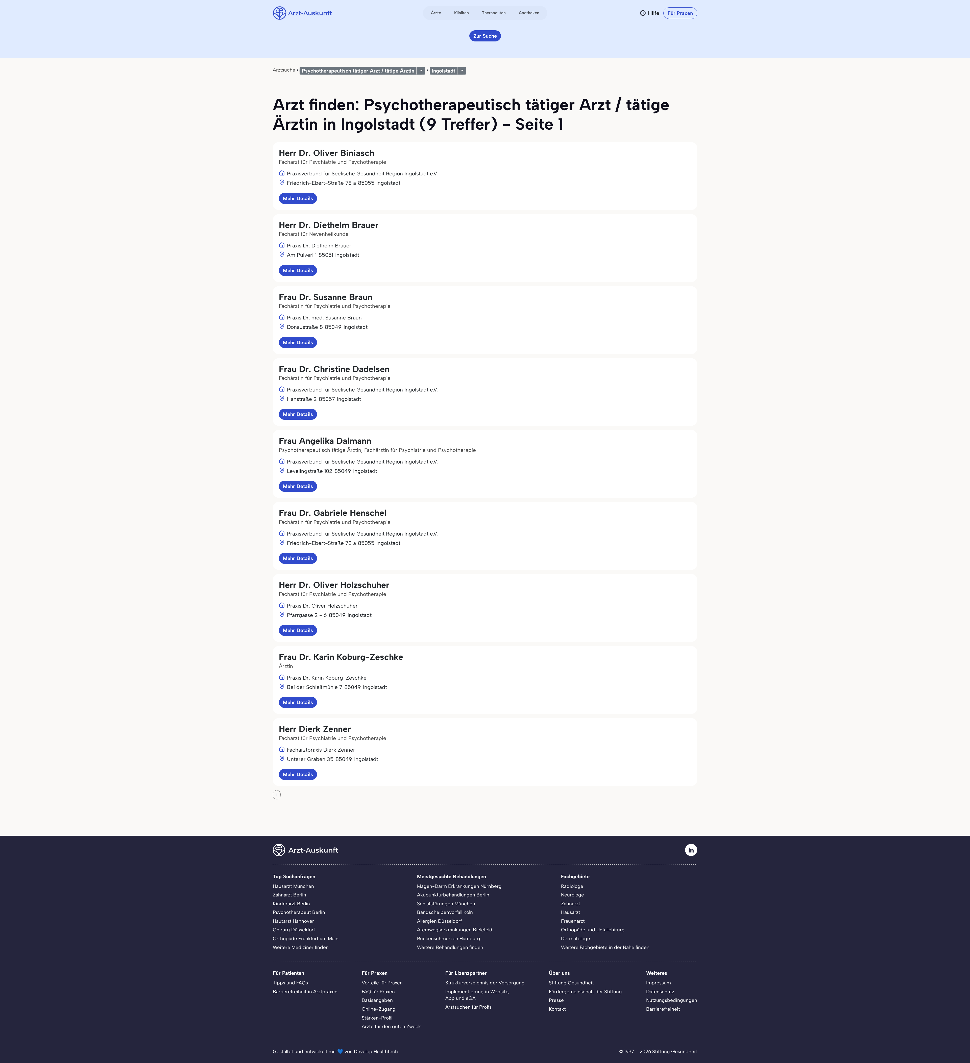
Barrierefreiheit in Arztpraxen (305, 992)
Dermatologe (575, 938)
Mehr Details (298, 198)
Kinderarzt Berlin (291, 904)
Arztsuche (284, 70)
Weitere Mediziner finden (301, 947)
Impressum (658, 983)
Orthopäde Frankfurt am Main (305, 938)
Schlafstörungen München (446, 904)
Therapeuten (494, 12)
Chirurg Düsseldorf (294, 930)
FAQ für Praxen (378, 992)
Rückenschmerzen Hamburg (448, 938)
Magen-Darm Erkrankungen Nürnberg (459, 886)
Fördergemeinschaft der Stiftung (585, 992)
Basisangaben (377, 1000)
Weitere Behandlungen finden (450, 947)
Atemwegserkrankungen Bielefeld (454, 930)
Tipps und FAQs (290, 983)
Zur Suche (485, 36)
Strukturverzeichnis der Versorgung (485, 983)
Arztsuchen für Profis (468, 1007)
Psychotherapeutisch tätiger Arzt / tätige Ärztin (358, 71)
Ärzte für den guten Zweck (391, 1026)
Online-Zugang (379, 1009)
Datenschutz (660, 992)
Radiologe (572, 886)
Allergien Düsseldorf (439, 921)
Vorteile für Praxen (382, 983)
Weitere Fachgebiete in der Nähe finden (605, 947)
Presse (556, 1000)
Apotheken (529, 12)
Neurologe (572, 895)
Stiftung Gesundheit (571, 983)
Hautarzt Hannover (293, 921)
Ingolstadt (443, 71)
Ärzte (436, 12)
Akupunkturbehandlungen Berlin (453, 895)
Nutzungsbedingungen (671, 1000)
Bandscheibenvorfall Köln (445, 912)
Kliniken (461, 12)
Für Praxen (680, 13)
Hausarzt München (293, 886)
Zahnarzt (570, 904)
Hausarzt (570, 912)
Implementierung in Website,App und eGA (477, 995)
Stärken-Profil (377, 1018)
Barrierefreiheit (663, 1009)
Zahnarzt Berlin (289, 895)
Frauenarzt (573, 921)
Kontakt (557, 1009)
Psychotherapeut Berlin (299, 912)
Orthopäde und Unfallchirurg (593, 930)
